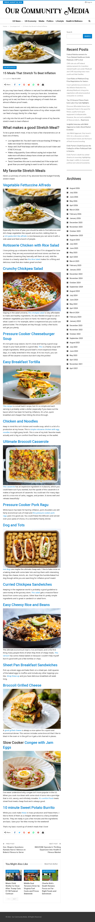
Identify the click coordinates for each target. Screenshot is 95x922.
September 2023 (76, 338)
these (24, 812)
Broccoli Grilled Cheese (22, 685)
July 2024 (73, 295)
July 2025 (73, 244)
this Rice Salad (34, 259)
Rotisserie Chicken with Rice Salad (31, 245)
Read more (85, 120)
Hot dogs (7, 569)
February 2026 (75, 214)
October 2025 (75, 231)
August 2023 (75, 343)
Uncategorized (10, 67)
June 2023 (74, 351)
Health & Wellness (74, 21)
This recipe (7, 406)
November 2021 (76, 364)
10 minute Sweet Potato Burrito (29, 807)
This (40, 346)
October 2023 (75, 334)
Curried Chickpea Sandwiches (27, 584)
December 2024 (76, 274)
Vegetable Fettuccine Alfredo (27, 185)
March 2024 (74, 313)
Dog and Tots (14, 525)
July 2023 (73, 347)
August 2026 (75, 188)
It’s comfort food (46, 798)
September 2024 (76, 287)
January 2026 (75, 218)
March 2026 (74, 210)
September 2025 (76, 235)
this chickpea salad (36, 312)
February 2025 (75, 265)
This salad (35, 592)
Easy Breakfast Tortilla (21, 362)
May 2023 (73, 355)
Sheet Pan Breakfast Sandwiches (30, 665)
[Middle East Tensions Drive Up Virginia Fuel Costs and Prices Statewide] (32, 875)
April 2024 (74, 308)
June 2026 (74, 197)
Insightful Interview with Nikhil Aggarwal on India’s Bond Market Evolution (79, 127)
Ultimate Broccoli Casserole (26, 441)
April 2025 (74, 257)
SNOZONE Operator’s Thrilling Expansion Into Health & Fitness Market (48, 849)
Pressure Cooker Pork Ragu (25, 505)
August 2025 (75, 240)
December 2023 (76, 325)
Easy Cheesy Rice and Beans (26, 605)
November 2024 (76, 278)
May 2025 (73, 253)
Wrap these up (13, 676)
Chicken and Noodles (20, 421)
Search (69, 32)
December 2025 (76, 223)
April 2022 (74, 360)
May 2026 (73, 201)
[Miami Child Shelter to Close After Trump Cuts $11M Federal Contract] (14, 875)
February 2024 (75, 317)
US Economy (30, 21)
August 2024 (75, 291)
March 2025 (74, 261)
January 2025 (75, 270)
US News (16, 21)
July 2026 (73, 193)
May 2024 (73, 304)
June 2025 (74, 248)
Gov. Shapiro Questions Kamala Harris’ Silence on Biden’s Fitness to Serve (14, 849)
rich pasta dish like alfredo (15, 236)
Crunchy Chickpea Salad (23, 268)
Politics (50, 21)
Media (41, 21)
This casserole (9, 486)
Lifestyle (60, 21)
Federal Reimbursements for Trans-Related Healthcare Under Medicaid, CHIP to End (78, 57)
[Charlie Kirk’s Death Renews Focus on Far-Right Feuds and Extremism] (50, 875)
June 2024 (74, 300)
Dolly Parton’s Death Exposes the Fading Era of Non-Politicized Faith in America (79, 148)
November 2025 (76, 227)
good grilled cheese (13, 730)
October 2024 (75, 283)
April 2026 (74, 205)
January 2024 (75, 321)
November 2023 (76, 330)
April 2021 (74, 368)
